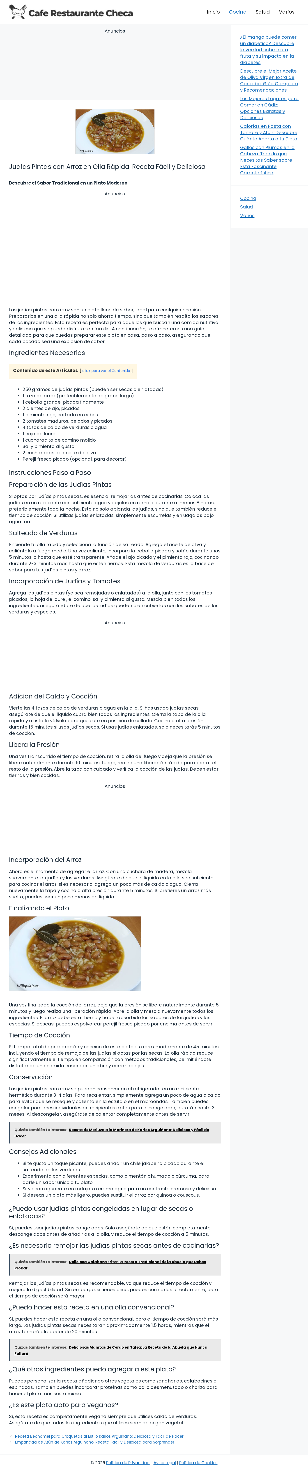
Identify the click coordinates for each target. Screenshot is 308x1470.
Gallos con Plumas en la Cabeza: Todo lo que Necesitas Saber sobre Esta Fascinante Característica (267, 160)
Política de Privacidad (127, 1462)
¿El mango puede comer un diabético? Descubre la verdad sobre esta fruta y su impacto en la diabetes (268, 50)
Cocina (238, 11)
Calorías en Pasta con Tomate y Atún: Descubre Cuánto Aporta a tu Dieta (268, 132)
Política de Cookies (198, 1462)
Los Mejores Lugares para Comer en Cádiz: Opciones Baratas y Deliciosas (269, 108)
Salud (263, 11)
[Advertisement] (115, 65)
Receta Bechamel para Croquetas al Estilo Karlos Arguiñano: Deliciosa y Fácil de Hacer (99, 1436)
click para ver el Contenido (106, 370)
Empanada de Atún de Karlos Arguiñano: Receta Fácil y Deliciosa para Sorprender (94, 1442)
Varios (286, 11)
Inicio (213, 11)
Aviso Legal (165, 1462)
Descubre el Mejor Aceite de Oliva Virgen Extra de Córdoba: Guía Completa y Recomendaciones (269, 80)
